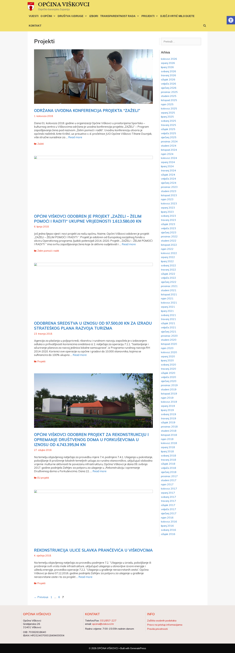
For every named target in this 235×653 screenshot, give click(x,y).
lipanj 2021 (167, 310)
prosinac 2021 (169, 286)
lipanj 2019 (167, 410)
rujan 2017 (167, 484)
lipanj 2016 (167, 525)
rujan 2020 (167, 348)
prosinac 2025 (169, 92)
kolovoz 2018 (169, 443)
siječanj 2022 (168, 281)
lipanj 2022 (167, 261)
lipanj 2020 (167, 360)
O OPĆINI (46, 16)
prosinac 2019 (169, 385)
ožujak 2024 (168, 174)
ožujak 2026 (168, 79)
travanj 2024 (168, 170)
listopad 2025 (169, 100)
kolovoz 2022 (169, 253)
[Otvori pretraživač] (205, 26)
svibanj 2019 (168, 414)
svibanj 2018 (168, 455)
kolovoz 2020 (169, 352)
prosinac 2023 (169, 187)
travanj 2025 (168, 125)
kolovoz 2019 (169, 401)
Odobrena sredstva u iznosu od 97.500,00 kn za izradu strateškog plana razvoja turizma (93, 326)
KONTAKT (35, 25)
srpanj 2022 (168, 257)
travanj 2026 (168, 75)
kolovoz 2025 (169, 108)
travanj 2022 (168, 269)
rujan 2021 (167, 298)
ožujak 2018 (168, 463)
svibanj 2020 (168, 364)
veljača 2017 (168, 509)
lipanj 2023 (167, 211)
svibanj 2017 (168, 496)
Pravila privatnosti (157, 628)
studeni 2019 (168, 389)
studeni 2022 (168, 240)
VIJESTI (33, 16)
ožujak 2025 (168, 129)
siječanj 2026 (168, 87)
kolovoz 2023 (169, 203)
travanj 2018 (168, 459)
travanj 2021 (168, 319)
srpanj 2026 (168, 63)
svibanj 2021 (168, 315)
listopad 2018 (169, 434)
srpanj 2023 (168, 207)
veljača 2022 (168, 277)
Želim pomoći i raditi (48, 250)
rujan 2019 (167, 397)
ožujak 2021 (168, 323)
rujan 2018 (167, 439)
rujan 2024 (167, 154)
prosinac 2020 (169, 335)
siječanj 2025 (168, 137)
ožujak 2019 (168, 422)
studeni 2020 (168, 339)
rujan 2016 (167, 517)
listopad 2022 (169, 244)
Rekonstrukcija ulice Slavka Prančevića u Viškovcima (93, 550)
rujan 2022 (167, 249)
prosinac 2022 (169, 236)
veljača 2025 (168, 133)
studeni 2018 (168, 430)
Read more (75, 137)
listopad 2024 (169, 149)
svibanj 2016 (168, 529)
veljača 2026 (168, 83)
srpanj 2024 (168, 162)
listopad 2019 (169, 393)
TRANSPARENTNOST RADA (118, 16)
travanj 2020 (168, 368)
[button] (231, 20)
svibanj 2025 (168, 120)
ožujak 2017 (168, 505)
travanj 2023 (168, 220)
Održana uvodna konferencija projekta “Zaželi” (87, 110)
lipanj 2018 (167, 451)
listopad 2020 (169, 343)
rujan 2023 (167, 199)
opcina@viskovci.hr (103, 623)
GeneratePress (138, 648)
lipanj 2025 (167, 116)
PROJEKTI (147, 16)
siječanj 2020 (168, 381)
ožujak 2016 (168, 534)
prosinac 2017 (169, 476)
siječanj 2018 (168, 472)
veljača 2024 (168, 178)
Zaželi (40, 143)
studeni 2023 (168, 191)
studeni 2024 (168, 145)
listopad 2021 (169, 294)
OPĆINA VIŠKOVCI (64, 4)
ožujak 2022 (168, 273)
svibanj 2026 (168, 71)
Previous (41, 597)
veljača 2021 (168, 327)
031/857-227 (108, 620)
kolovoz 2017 (169, 488)
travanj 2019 (168, 418)
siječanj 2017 (168, 513)
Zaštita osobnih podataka (161, 620)
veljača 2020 (168, 377)
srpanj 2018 (168, 447)
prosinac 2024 (169, 141)
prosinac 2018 (169, 426)
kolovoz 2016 (169, 521)
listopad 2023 (169, 195)
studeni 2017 (168, 480)
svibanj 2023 (168, 215)
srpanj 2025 (168, 112)
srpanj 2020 (168, 356)
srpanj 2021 (168, 306)
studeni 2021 (168, 290)
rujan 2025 (167, 104)
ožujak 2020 (168, 372)
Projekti (41, 361)
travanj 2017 (168, 500)
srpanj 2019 (168, 405)
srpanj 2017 (168, 492)
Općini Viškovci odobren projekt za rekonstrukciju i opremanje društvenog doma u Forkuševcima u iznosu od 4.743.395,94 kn (91, 439)
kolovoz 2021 (169, 302)
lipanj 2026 (167, 67)
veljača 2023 (168, 228)
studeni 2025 (168, 96)
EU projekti (43, 477)
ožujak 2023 (168, 224)
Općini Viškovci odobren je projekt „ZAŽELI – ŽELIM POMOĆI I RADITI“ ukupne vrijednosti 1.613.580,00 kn (87, 219)
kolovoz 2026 (169, 58)
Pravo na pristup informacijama (164, 624)
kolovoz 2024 (169, 158)
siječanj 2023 (168, 232)
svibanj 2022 (168, 265)
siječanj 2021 (168, 331)
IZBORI (93, 16)
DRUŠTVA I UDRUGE (70, 16)
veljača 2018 (168, 467)
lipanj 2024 (167, 166)
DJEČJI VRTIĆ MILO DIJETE (177, 16)
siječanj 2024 (168, 182)
